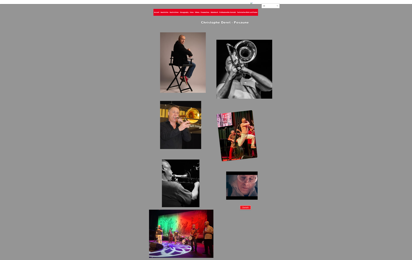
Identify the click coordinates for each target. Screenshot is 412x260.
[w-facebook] (251, 3)
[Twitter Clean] (255, 2)
